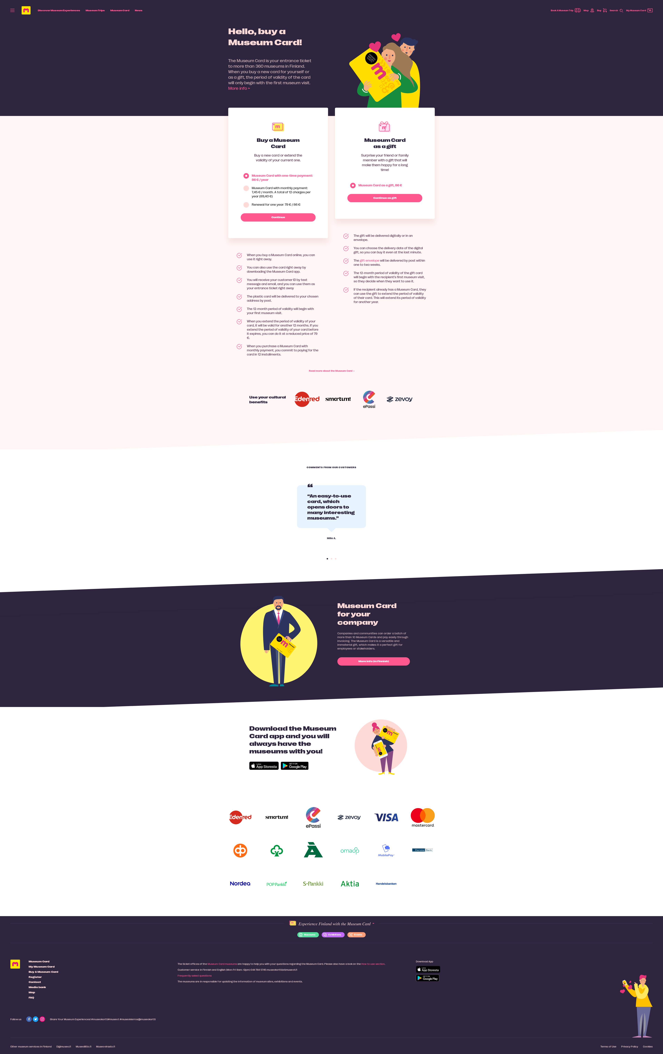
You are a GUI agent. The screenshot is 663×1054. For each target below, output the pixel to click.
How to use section (373, 963)
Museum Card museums (222, 963)
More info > (239, 87)
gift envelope (369, 260)
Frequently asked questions (195, 975)
